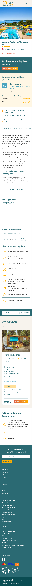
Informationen (7, 128)
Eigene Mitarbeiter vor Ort (9, 505)
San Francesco (6, 524)
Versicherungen (6, 543)
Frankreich (5, 472)
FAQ (3, 519)
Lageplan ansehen (10, 327)
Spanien (4, 480)
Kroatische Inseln (15, 49)
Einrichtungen (18, 128)
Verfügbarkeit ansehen (10, 68)
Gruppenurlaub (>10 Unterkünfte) (11, 550)
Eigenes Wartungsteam (9, 500)
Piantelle (4, 526)
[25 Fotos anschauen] (16, 23)
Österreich (5, 484)
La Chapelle (5, 529)
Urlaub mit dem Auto (8, 503)
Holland (4, 482)
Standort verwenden (23, 239)
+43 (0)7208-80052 (7, 581)
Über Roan (5, 493)
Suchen (5, 239)
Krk (22, 49)
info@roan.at (18, 581)
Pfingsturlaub (6, 498)
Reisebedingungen (7, 512)
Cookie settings (14, 583)
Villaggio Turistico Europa (9, 531)
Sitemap (4, 583)
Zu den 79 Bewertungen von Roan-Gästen (19, 87)
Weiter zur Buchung (21, 401)
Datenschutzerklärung (8, 514)
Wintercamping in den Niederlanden (13, 545)
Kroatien (7, 49)
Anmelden (6, 461)
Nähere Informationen (16, 189)
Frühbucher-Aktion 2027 (9, 540)
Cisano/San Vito (6, 533)
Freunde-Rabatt (6, 547)
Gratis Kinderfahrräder (8, 507)
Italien (4, 475)
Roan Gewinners (6, 521)
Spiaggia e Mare (7, 538)
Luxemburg (5, 487)
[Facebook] (3, 559)
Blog (3, 495)
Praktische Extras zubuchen (10, 510)
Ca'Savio (4, 536)
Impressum (5, 517)
